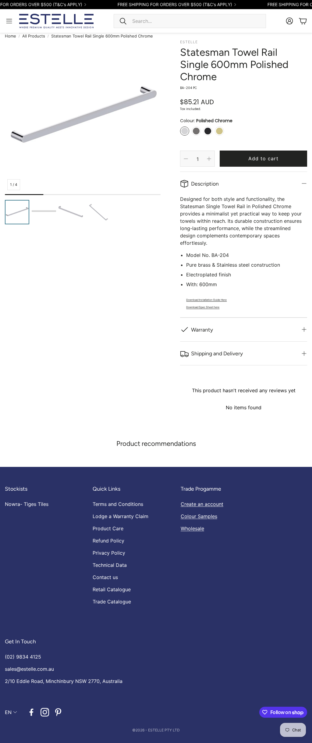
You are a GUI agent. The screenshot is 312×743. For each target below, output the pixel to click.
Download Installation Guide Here (206, 299)
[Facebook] (31, 712)
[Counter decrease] (185, 158)
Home (10, 36)
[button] (190, 21)
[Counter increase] (209, 158)
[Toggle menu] (9, 21)
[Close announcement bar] (305, 4)
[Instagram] (45, 712)
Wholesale (192, 528)
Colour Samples (199, 516)
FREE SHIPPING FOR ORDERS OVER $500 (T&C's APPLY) (168, 4)
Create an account (202, 504)
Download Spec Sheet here (202, 307)
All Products (33, 36)
